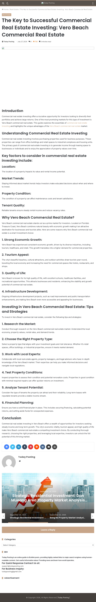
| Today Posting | (63, 598)
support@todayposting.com (13, 566)
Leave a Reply (48, 530)
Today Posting (9, 41)
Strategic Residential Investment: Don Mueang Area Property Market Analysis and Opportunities (48, 500)
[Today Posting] (48, 3)
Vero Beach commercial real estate (65, 126)
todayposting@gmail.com (11, 572)
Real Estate (14, 9)
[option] (48, 498)
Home (5, 9)
